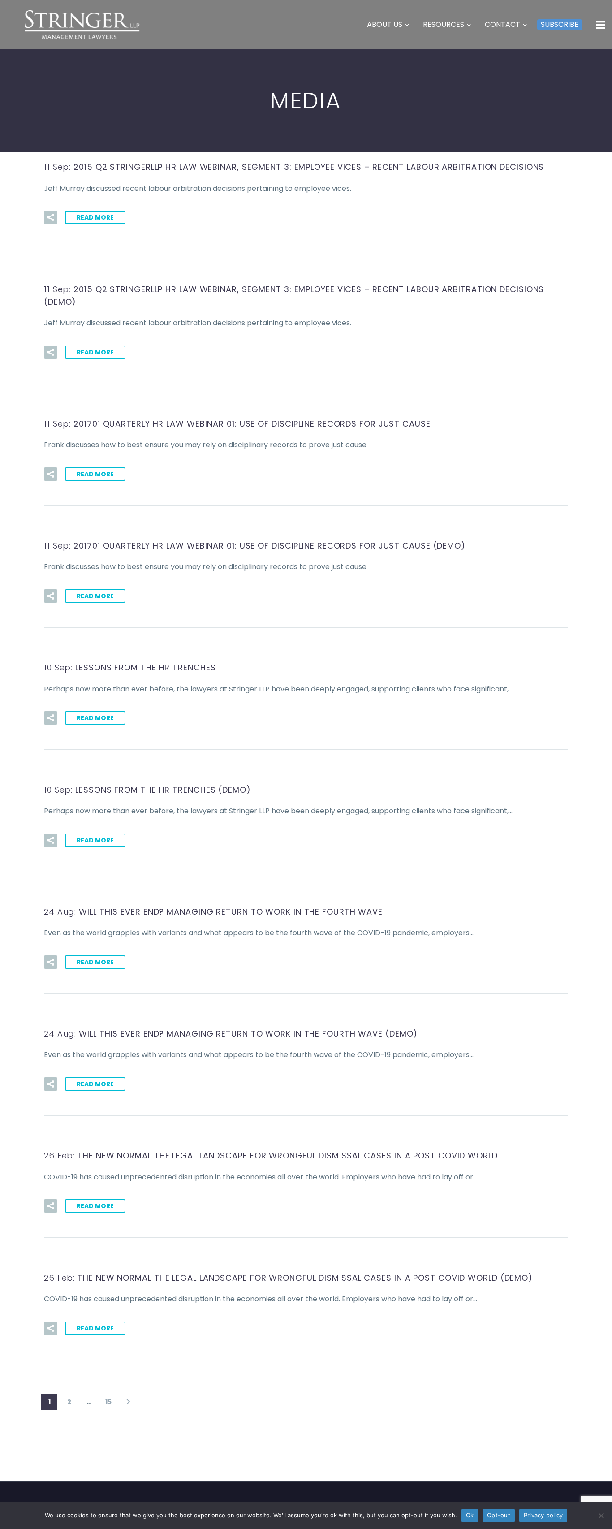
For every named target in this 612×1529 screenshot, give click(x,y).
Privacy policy (543, 1515)
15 (108, 1401)
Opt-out (498, 1515)
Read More (95, 217)
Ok (470, 1515)
